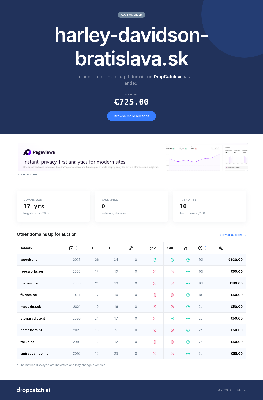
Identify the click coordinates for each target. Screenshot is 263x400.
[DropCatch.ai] (33, 390)
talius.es (27, 342)
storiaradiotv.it (32, 318)
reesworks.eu (31, 271)
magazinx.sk (30, 307)
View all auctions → (233, 234)
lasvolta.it (28, 260)
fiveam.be (28, 295)
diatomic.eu (30, 283)
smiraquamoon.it (34, 353)
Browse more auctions (131, 116)
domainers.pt (31, 330)
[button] (41, 248)
